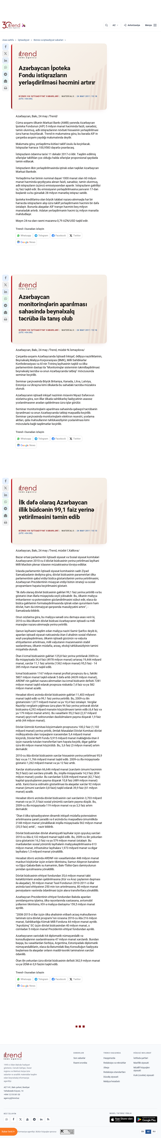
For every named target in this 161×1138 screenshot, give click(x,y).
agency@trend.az (11, 1098)
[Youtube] (27, 1119)
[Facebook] (13, 1119)
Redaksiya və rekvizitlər (114, 1063)
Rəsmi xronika (80, 1063)
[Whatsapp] (6, 1119)
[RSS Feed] (48, 1119)
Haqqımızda (109, 1058)
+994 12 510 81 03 (12, 1094)
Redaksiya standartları (114, 1072)
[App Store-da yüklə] (122, 1119)
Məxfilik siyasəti (141, 1063)
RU (154, 1131)
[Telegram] (34, 1119)
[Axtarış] (106, 25)
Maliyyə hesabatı (111, 1081)
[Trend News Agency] (12, 1056)
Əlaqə (106, 1067)
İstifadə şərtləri (140, 1058)
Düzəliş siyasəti (110, 1077)
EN (142, 1131)
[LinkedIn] (41, 1119)
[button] (5, 47)
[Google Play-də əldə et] (146, 1119)
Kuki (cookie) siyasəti (143, 1075)
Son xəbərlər (79, 1058)
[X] (20, 1119)
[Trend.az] (14, 25)
